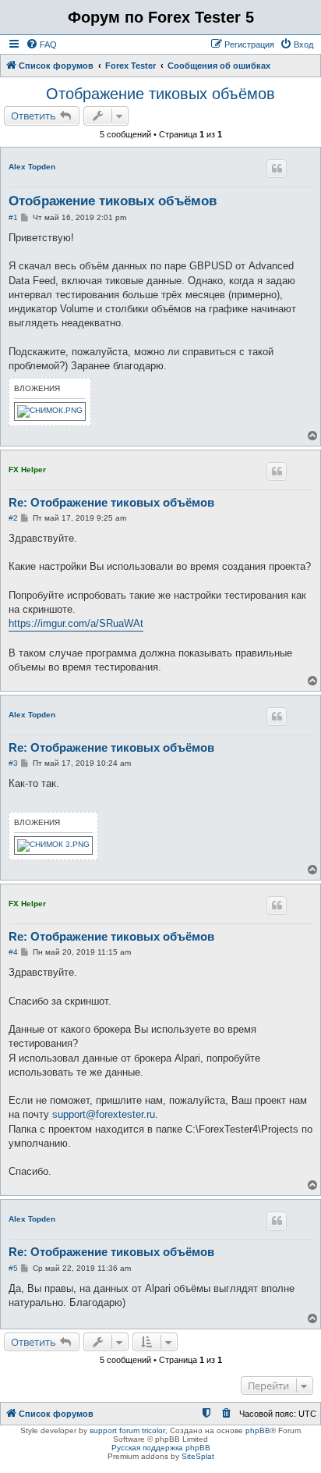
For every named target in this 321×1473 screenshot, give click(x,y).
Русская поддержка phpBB (160, 1447)
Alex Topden (32, 166)
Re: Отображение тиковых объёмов (111, 502)
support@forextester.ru (103, 1114)
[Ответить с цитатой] (276, 168)
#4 (13, 952)
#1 (13, 217)
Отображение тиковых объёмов (160, 93)
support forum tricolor (127, 1430)
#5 (13, 1268)
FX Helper (27, 469)
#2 (13, 518)
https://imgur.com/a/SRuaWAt (76, 623)
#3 (13, 763)
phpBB (257, 1430)
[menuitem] (41, 44)
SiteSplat (198, 1456)
